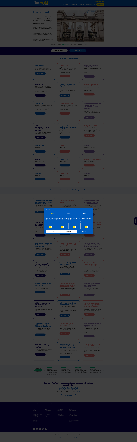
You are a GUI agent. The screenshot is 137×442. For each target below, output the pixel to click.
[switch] (62, 227)
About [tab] (84, 213)
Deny (53, 231)
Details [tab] (68, 213)
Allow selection (68, 231)
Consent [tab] (52, 213)
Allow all (84, 231)
